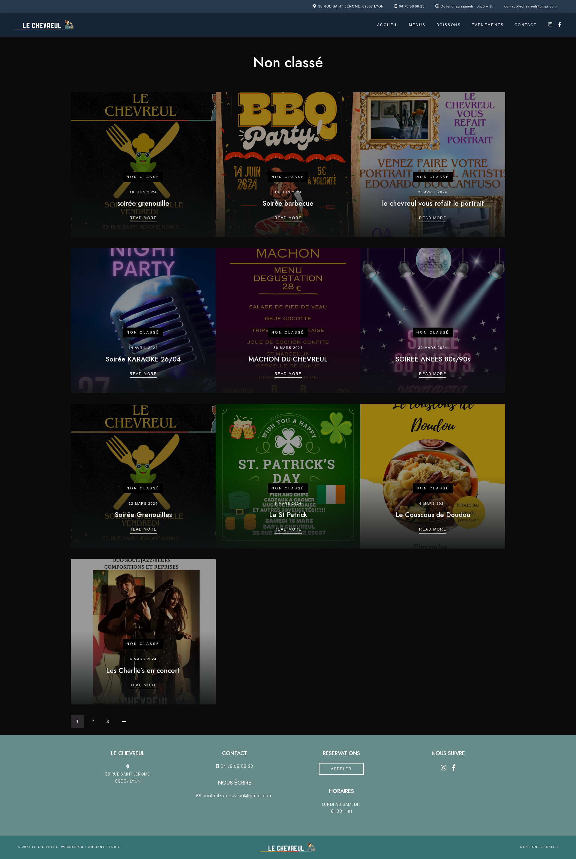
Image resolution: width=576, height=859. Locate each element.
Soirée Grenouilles (143, 514)
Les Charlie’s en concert (143, 670)
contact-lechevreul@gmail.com (530, 6)
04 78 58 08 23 (411, 6)
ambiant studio (104, 846)
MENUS (417, 25)
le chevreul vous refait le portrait (433, 203)
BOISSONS (448, 25)
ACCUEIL (387, 25)
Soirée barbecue (288, 203)
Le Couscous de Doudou (432, 514)
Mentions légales (539, 846)
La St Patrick (288, 514)
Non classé (143, 177)
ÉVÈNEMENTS (488, 25)
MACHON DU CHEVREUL (288, 359)
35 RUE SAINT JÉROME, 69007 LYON (351, 6)
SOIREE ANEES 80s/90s (432, 359)
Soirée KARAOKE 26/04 (143, 359)
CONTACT (525, 25)
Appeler (341, 769)
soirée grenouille (143, 203)
